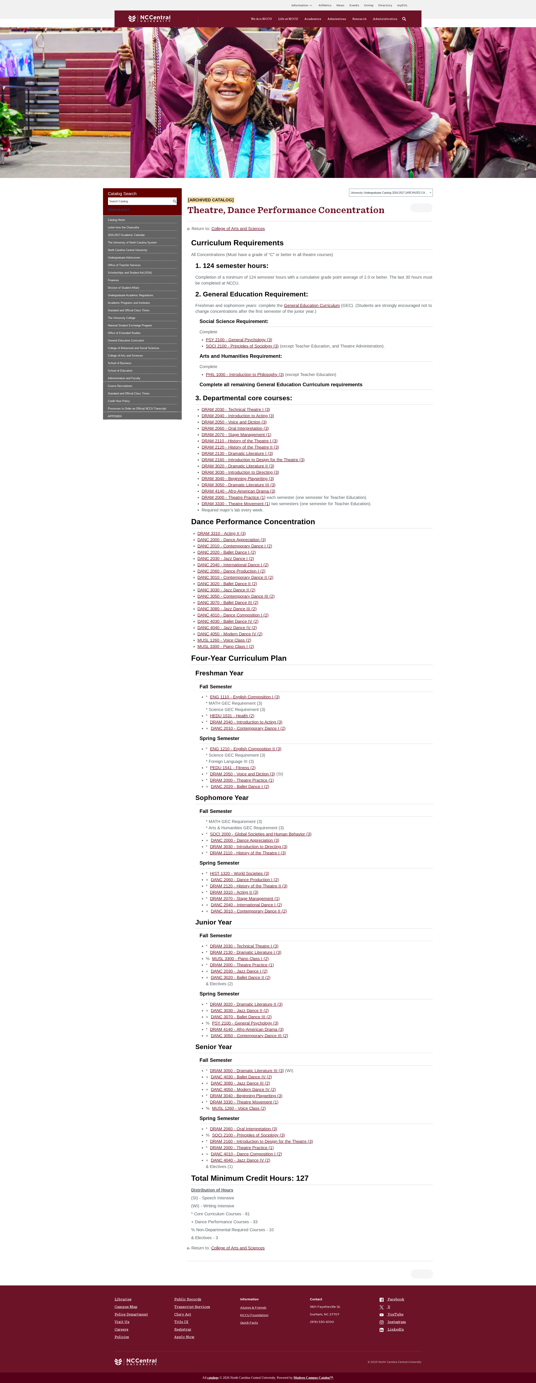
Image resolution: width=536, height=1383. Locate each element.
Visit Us (122, 1322)
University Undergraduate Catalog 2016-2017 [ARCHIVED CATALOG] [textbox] (389, 192)
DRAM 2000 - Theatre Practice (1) (233, 497)
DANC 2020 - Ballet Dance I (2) (226, 552)
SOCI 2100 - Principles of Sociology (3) (242, 346)
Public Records (187, 1299)
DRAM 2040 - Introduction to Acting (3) (238, 415)
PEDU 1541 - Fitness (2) (233, 767)
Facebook (396, 1299)
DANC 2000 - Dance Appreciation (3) (231, 539)
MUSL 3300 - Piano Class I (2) (225, 646)
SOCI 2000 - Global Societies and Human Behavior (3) (261, 834)
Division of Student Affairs (123, 287)
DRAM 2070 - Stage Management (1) (236, 434)
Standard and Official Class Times (128, 310)
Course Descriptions (120, 386)
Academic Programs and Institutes (129, 302)
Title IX (181, 1322)
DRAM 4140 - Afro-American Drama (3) (238, 491)
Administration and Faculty (124, 378)
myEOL (402, 5)
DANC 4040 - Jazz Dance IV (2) (227, 627)
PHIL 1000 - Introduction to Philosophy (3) (245, 374)
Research (359, 19)
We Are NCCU (261, 19)
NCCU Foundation (254, 1315)
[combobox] (391, 193)
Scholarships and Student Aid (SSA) (130, 272)
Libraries (123, 1299)
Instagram (397, 1322)
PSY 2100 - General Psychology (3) (239, 339)
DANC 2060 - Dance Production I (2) (231, 571)
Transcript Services (192, 1307)
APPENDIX (115, 416)
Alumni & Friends (253, 1307)
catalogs (213, 1377)
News (340, 5)
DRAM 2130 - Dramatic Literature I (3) (237, 453)
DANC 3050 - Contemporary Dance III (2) (236, 596)
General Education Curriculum (126, 340)
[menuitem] (393, 1299)
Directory (385, 5)
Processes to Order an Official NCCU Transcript (137, 408)
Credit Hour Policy (119, 401)
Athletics (324, 5)
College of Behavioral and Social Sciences (133, 348)
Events (354, 5)
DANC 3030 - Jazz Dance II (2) (226, 590)
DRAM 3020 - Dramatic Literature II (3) (238, 466)
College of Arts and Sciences (125, 355)
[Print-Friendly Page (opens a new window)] (417, 208)
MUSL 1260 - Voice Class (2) (224, 640)
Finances (113, 280)
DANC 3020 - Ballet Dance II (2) (227, 583)
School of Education (120, 370)
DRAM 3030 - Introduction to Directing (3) (240, 472)
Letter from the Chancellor (123, 227)
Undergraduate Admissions (124, 257)
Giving (368, 5)
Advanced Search (118, 209)
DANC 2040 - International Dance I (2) (233, 565)
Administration (385, 19)
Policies (122, 1337)
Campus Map (126, 1307)
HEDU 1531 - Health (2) (232, 715)
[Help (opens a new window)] (426, 208)
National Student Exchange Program (130, 325)
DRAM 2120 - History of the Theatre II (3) (240, 447)
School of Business (119, 363)
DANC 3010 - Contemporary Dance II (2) (235, 577)
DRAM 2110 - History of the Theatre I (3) (240, 441)
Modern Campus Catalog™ (313, 1377)
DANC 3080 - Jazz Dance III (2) (227, 609)
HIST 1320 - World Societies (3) (239, 873)
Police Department (131, 1314)
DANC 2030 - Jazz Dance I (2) (225, 558)
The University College (121, 317)
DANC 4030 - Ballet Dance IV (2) (228, 621)
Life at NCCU (288, 19)
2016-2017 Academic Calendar (126, 235)
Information (299, 5)
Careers (121, 1329)
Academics (312, 19)
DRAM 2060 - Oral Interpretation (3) (235, 428)
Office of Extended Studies (124, 333)
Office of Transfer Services (124, 265)
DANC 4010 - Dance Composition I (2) (233, 615)
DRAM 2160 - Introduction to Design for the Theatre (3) (253, 459)
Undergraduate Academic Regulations (130, 295)
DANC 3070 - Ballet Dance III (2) (227, 602)
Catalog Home (116, 219)
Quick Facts (249, 1322)
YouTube (395, 1314)
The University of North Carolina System (132, 242)
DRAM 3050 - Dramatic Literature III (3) (239, 485)
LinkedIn (396, 1329)
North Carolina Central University (127, 250)
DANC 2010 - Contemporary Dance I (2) (234, 546)
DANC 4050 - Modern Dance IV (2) (230, 634)
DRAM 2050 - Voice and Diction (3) (234, 422)
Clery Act (182, 1314)
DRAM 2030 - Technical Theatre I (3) (236, 409)
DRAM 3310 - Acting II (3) (221, 533)
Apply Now (184, 1337)
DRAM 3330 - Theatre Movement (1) (236, 503)
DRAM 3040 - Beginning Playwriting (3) (238, 478)
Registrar (182, 1329)
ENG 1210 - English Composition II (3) (245, 749)
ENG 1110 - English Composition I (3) (245, 697)
